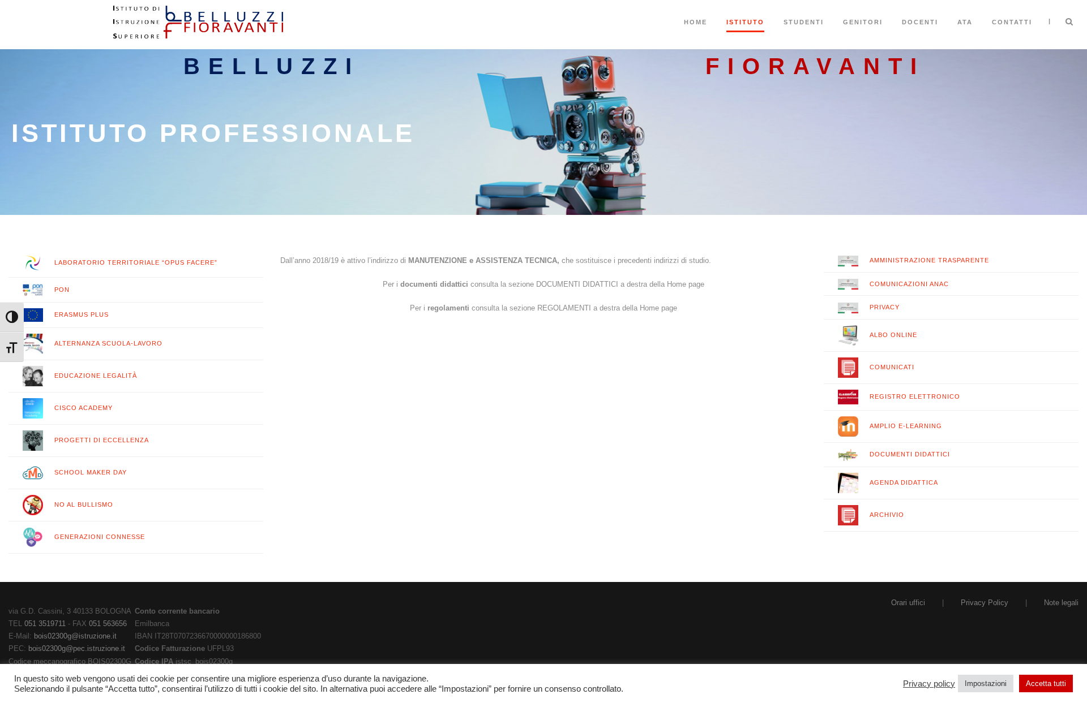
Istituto (745, 22)
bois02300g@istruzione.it (75, 636)
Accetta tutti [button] (1046, 683)
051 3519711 (45, 623)
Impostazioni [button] (986, 683)
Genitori (863, 22)
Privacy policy (929, 683)
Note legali (1061, 602)
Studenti (804, 22)
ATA (965, 22)
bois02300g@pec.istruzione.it (76, 648)
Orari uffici (908, 602)
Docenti (920, 22)
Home (695, 22)
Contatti (1012, 22)
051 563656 (108, 623)
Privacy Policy (984, 602)
